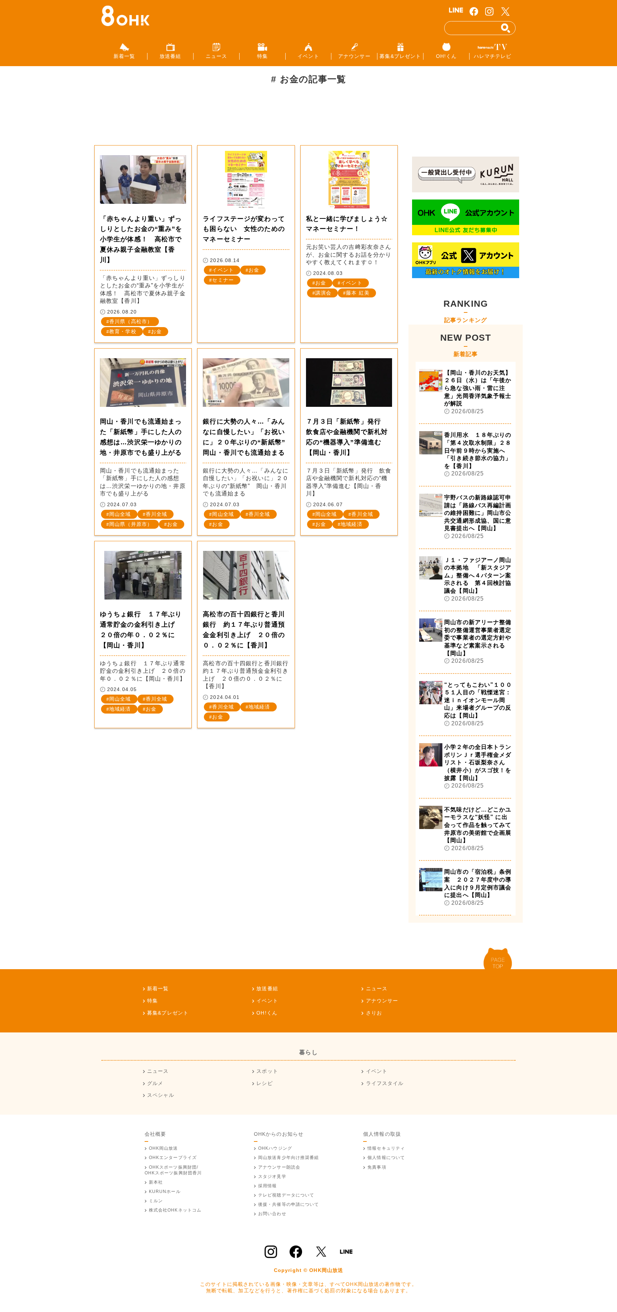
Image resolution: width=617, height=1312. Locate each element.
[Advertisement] (224, 119)
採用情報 (267, 1185)
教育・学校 (122, 331)
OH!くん (266, 1013)
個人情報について (386, 1157)
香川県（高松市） (130, 321)
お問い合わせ (272, 1213)
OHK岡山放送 (163, 1148)
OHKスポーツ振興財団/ (173, 1170)
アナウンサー (382, 1000)
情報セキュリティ (386, 1148)
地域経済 (351, 524)
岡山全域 (120, 514)
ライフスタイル (384, 1083)
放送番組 (267, 988)
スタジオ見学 (272, 1176)
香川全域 (156, 514)
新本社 (156, 1182)
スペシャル (160, 1095)
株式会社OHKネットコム (175, 1210)
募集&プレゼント (168, 1013)
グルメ (155, 1083)
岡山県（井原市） (130, 524)
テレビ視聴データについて (286, 1195)
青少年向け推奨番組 (288, 1157)
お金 (156, 331)
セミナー (223, 280)
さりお (374, 1013)
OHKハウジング (275, 1148)
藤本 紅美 (358, 293)
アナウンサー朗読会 (279, 1167)
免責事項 (376, 1167)
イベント (223, 270)
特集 (152, 1000)
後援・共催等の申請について (288, 1204)
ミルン (156, 1200)
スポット (267, 1071)
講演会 (323, 293)
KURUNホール (165, 1191)
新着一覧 (158, 988)
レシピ (264, 1083)
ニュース (376, 988)
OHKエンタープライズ (173, 1157)
